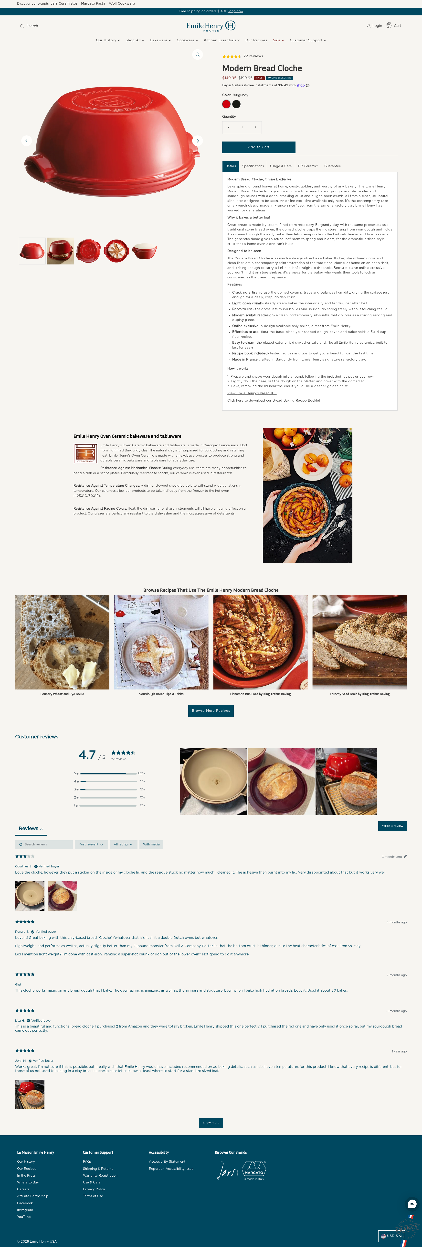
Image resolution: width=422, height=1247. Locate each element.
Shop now (235, 11)
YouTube (24, 1217)
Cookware (186, 40)
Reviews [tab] (31, 828)
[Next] (197, 140)
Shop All (134, 40)
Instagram (25, 1210)
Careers (23, 1189)
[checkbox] (151, 844)
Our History (107, 40)
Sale (277, 40)
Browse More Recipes (211, 710)
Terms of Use (93, 1196)
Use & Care (92, 1182)
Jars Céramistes (64, 3)
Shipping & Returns (98, 1168)
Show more (211, 1122)
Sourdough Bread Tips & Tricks (161, 694)
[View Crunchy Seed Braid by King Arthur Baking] (360, 642)
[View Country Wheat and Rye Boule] (62, 642)
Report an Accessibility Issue (171, 1168)
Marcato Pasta (93, 3)
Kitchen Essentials (220, 40)
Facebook (25, 1203)
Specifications (253, 166)
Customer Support (307, 40)
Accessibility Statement (167, 1161)
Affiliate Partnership (32, 1196)
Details (230, 166)
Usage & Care (281, 166)
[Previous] (26, 140)
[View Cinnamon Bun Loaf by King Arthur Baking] (260, 642)
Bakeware (159, 40)
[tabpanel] (211, 986)
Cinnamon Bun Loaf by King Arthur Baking (260, 694)
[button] (109, 773)
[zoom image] (197, 54)
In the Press (26, 1175)
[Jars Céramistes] (227, 1172)
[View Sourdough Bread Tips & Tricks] (161, 642)
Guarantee (332, 166)
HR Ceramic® (308, 166)
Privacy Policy (94, 1189)
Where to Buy (28, 1182)
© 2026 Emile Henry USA (37, 1241)
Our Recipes (256, 40)
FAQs (87, 1161)
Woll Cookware (122, 3)
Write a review (392, 825)
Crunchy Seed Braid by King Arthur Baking (360, 694)
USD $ (392, 1236)
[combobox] (66, 26)
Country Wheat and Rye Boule (62, 694)
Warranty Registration (100, 1175)
